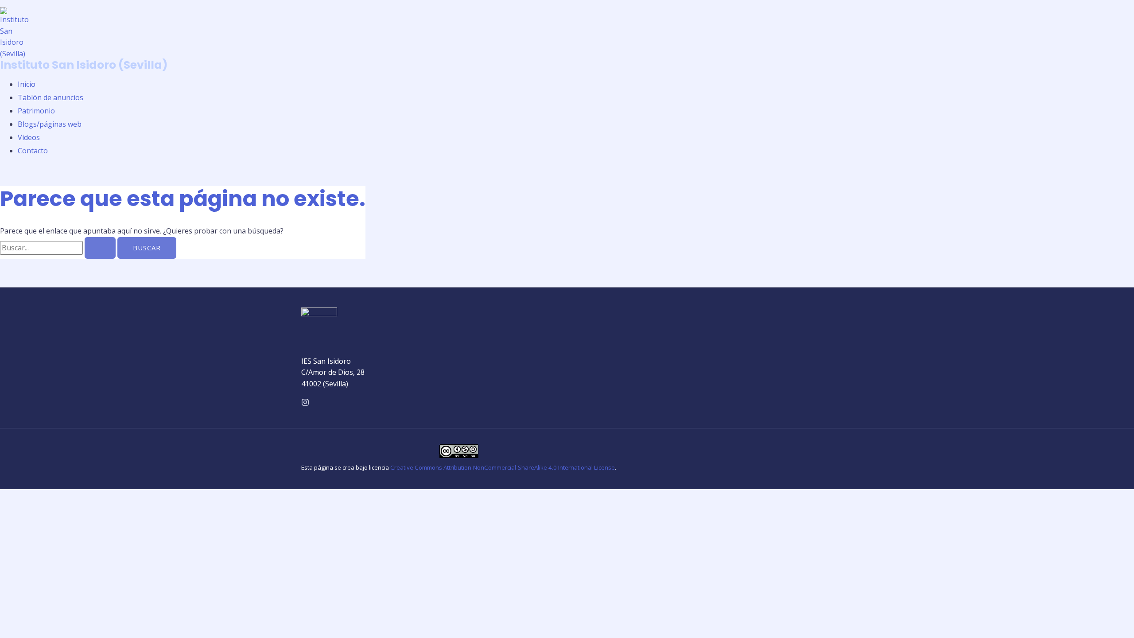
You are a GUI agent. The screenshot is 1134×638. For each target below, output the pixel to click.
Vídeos (29, 137)
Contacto (33, 151)
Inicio (26, 84)
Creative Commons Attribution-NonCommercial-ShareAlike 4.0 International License (502, 467)
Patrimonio (36, 111)
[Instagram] (305, 403)
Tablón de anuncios (50, 97)
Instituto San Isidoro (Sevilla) (84, 65)
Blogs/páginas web (50, 124)
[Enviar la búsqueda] (100, 248)
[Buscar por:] (58, 248)
